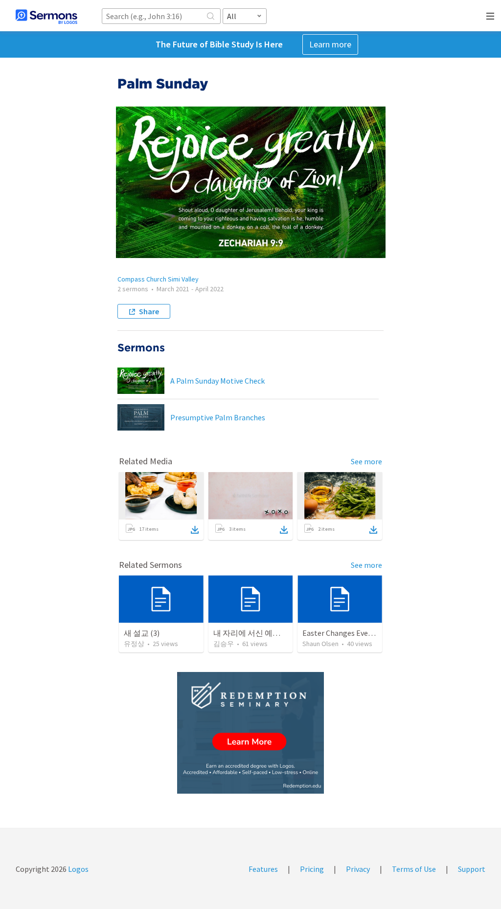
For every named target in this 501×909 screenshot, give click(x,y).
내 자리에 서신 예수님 (250, 633)
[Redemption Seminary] (250, 733)
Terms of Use (414, 869)
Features (263, 869)
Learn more (330, 44)
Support (471, 869)
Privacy (358, 869)
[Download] (195, 529)
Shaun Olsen (320, 643)
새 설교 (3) (141, 633)
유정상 (134, 643)
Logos (78, 869)
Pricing (312, 869)
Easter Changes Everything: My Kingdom (369, 633)
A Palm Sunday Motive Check (217, 381)
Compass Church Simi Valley (158, 279)
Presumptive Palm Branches (217, 417)
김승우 (223, 643)
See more (366, 461)
